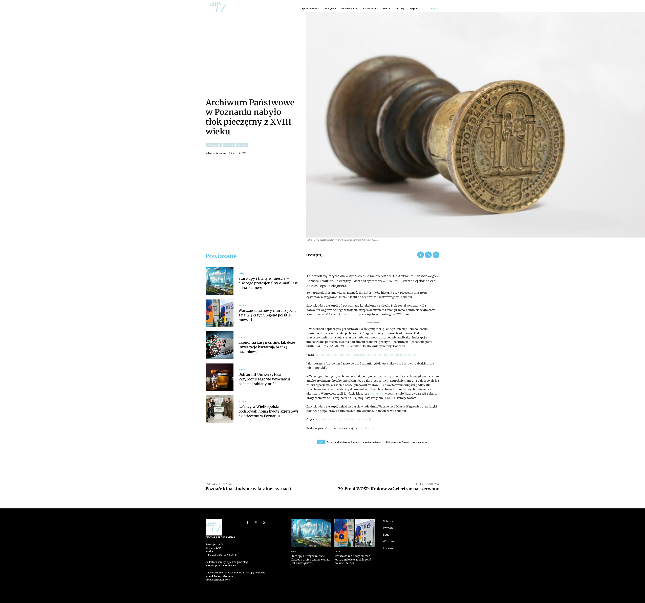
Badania (243, 369)
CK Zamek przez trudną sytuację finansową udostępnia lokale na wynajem (366, 354)
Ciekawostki (214, 145)
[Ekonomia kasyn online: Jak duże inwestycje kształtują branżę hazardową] (219, 345)
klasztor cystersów (372, 441)
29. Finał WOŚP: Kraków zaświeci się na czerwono (388, 488)
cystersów (377, 393)
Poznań (242, 145)
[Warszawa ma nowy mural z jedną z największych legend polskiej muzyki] (219, 313)
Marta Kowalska (217, 153)
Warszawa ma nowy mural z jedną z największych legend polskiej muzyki (267, 315)
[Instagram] (255, 523)
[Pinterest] (436, 254)
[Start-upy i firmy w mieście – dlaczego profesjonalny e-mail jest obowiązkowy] (219, 281)
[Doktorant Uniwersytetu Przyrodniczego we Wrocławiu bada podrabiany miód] (219, 377)
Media (242, 337)
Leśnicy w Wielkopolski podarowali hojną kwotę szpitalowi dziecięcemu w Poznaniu (268, 411)
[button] (435, 8)
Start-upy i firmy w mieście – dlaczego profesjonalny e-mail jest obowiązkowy (268, 283)
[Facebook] (420, 254)
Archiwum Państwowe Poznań (343, 441)
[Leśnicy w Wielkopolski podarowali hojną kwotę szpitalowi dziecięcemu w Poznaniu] (219, 409)
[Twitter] (428, 254)
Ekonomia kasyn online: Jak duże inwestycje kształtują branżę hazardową (267, 347)
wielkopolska (420, 441)
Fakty (241, 273)
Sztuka (242, 305)
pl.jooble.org (366, 428)
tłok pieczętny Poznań (397, 441)
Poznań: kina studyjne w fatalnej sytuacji (343, 419)
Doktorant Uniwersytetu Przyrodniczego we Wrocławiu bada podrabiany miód (264, 379)
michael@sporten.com (218, 579)
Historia (229, 145)
